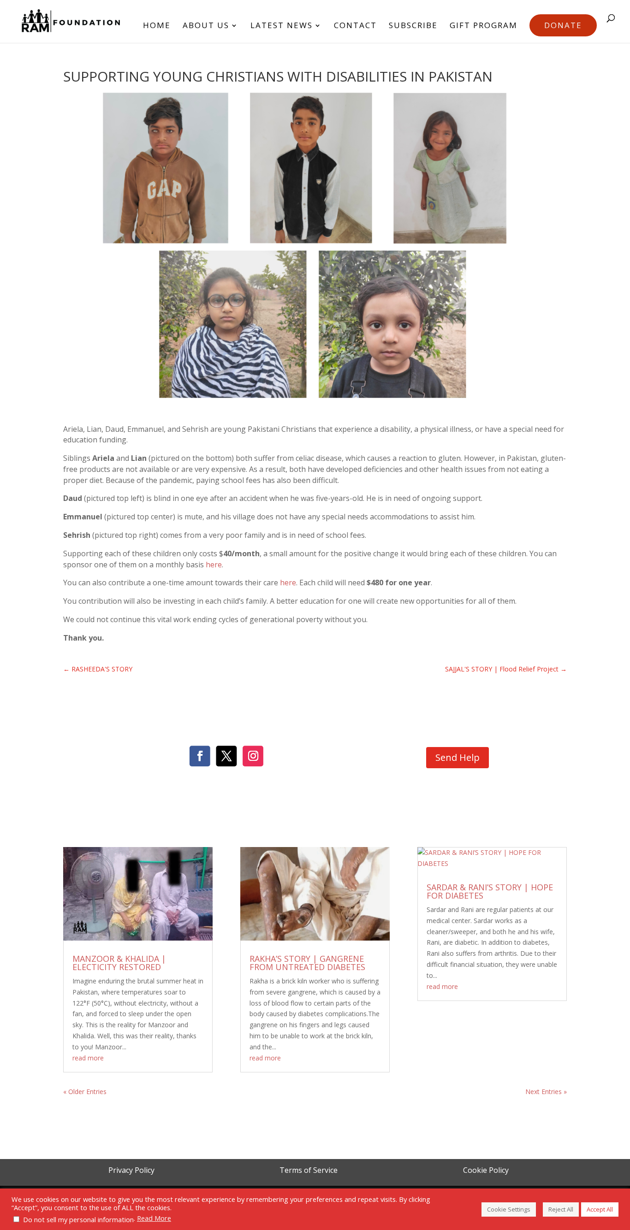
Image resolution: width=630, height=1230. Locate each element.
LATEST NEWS (281, 26)
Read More (154, 1218)
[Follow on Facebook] (200, 756)
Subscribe (413, 26)
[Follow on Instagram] (253, 756)
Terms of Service (308, 1170)
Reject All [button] (560, 1209)
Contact (355, 26)
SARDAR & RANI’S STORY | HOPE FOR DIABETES (490, 891)
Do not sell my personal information (78, 1219)
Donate (563, 25)
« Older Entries (85, 1091)
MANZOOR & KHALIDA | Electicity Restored (119, 962)
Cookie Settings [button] (508, 1209)
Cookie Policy (486, 1170)
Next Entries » (546, 1091)
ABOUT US (206, 26)
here (214, 564)
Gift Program (483, 26)
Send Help (457, 757)
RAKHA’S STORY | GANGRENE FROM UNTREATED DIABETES (307, 962)
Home (157, 26)
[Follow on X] (226, 756)
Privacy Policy (131, 1170)
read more (88, 1057)
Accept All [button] (600, 1209)
